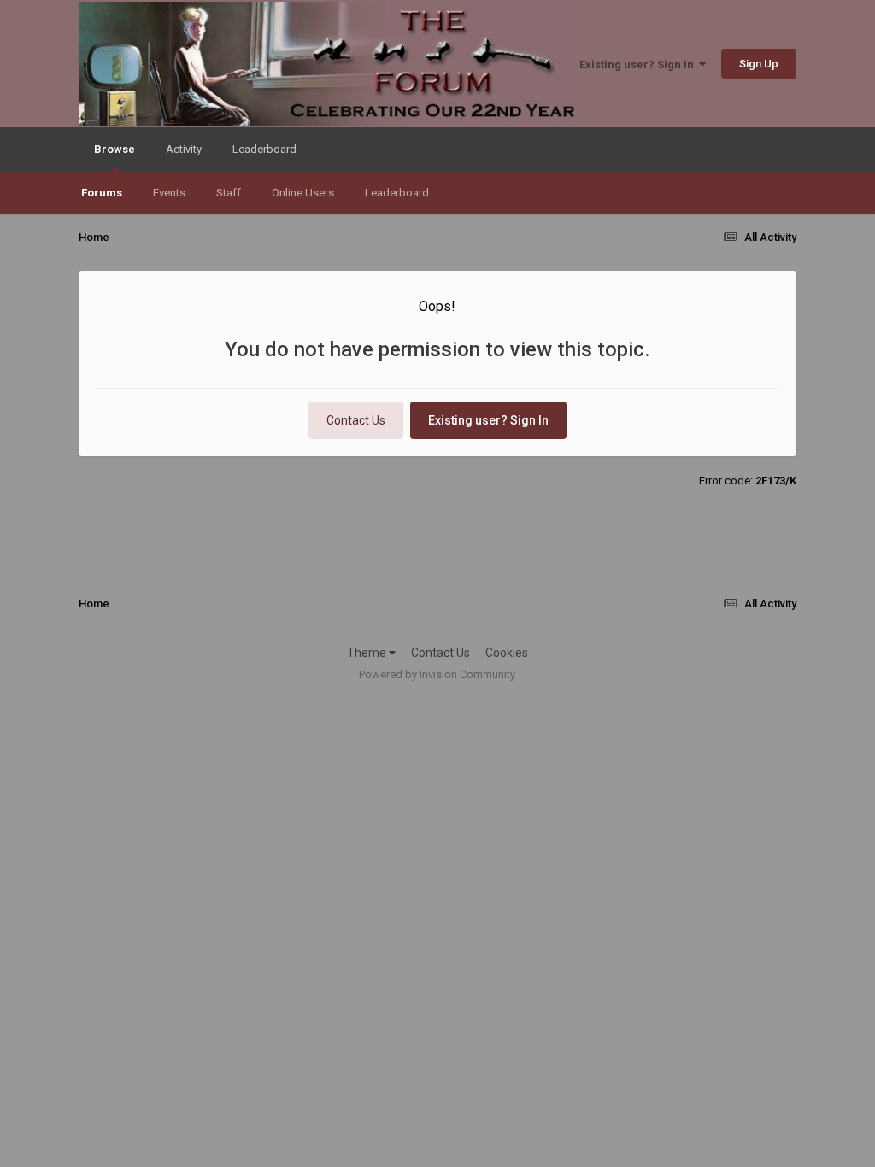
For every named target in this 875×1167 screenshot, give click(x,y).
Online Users (303, 192)
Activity (184, 149)
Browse (114, 149)
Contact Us (355, 420)
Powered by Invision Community (437, 674)
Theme (368, 653)
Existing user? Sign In (639, 64)
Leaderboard (397, 192)
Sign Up (758, 63)
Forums (101, 192)
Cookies (506, 653)
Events (169, 192)
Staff (228, 192)
